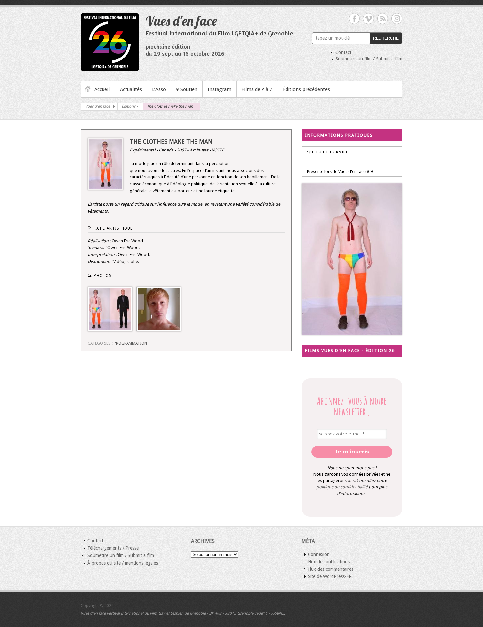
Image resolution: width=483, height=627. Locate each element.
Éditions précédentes (306, 89)
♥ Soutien (186, 89)
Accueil (102, 89)
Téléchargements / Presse (113, 548)
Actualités (131, 89)
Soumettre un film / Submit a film (368, 58)
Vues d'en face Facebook (354, 18)
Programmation (130, 343)
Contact (343, 52)
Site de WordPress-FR (330, 576)
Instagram (219, 89)
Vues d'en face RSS (382, 18)
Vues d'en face (181, 20)
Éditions (128, 106)
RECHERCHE (386, 38)
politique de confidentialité (342, 486)
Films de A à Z (257, 89)
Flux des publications (329, 561)
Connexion (319, 554)
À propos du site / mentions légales (122, 563)
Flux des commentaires (330, 569)
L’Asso (159, 89)
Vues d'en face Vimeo (368, 18)
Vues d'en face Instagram (396, 18)
